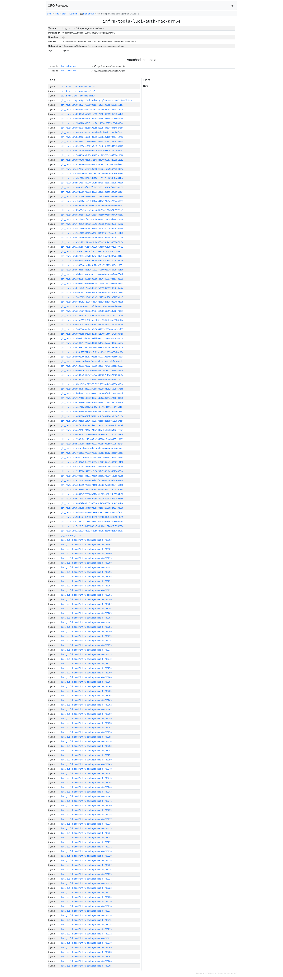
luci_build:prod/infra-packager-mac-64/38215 (86, 920)
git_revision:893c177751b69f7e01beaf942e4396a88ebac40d (92, 352)
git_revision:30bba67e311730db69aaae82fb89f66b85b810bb (92, 476)
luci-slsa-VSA (68, 70)
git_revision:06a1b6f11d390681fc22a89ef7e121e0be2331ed (92, 434)
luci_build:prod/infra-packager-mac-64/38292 (86, 590)
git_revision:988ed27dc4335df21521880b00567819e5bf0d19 (92, 517)
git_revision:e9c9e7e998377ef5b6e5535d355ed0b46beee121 (92, 306)
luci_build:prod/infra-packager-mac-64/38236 (86, 824)
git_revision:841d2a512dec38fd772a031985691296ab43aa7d (92, 288)
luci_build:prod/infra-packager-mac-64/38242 (86, 796)
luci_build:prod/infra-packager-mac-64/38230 (86, 851)
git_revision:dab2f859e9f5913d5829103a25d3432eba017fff (92, 412)
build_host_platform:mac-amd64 (78, 96)
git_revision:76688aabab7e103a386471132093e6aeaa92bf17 (92, 329)
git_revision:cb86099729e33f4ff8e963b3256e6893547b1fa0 (92, 485)
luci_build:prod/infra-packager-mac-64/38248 (86, 769)
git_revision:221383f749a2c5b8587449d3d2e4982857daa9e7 (92, 531)
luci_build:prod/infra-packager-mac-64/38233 (86, 837)
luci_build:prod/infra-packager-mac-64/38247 (86, 773)
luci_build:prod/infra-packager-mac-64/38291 (86, 595)
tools (64, 13)
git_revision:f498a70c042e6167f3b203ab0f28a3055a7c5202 (92, 224)
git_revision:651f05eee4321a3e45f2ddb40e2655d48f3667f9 (92, 146)
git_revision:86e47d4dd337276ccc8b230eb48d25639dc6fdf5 (92, 389)
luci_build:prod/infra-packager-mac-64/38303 (86, 540)
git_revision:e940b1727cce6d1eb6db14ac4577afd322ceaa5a (92, 343)
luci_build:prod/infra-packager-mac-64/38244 (86, 787)
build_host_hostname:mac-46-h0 (78, 86)
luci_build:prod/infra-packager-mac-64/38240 (86, 805)
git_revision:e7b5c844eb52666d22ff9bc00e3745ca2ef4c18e (92, 270)
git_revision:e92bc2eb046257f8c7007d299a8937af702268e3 (92, 457)
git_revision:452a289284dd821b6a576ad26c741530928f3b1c (92, 242)
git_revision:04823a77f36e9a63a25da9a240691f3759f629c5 (92, 141)
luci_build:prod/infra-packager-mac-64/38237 (86, 819)
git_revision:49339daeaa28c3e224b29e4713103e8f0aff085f (92, 265)
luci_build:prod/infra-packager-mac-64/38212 (86, 934)
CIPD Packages (58, 5)
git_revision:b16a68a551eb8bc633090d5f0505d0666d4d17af (92, 444)
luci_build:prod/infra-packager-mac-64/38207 (86, 956)
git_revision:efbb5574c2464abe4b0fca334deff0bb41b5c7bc (92, 320)
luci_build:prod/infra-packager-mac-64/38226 (86, 869)
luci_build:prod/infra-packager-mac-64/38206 (86, 961)
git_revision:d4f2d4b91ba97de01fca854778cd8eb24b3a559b (92, 425)
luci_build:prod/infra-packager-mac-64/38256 (86, 732)
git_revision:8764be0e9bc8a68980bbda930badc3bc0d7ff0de (92, 237)
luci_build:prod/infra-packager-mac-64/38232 (86, 842)
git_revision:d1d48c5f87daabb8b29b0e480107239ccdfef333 (92, 489)
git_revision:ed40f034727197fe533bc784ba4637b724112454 (92, 109)
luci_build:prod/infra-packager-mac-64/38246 (86, 778)
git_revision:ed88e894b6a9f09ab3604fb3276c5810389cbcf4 (92, 118)
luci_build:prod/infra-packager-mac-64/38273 (86, 654)
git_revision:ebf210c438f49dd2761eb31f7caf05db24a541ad (92, 178)
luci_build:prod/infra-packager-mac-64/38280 (86, 631)
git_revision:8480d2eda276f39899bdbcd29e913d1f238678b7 (92, 361)
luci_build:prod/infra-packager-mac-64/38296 (86, 572)
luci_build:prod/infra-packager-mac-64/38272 (86, 659)
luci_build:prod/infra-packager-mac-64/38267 (86, 682)
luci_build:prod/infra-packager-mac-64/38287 (86, 604)
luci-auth (73, 13)
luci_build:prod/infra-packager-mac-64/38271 (86, 663)
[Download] (63, 37)
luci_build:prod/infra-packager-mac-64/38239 (86, 810)
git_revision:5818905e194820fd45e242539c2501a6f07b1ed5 (92, 297)
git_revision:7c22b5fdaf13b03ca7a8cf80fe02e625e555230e (92, 526)
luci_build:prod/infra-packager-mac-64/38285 (86, 613)
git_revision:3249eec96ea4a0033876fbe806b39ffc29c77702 (92, 247)
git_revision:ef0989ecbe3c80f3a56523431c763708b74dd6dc (92, 402)
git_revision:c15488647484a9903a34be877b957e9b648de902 (92, 164)
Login (232, 5)
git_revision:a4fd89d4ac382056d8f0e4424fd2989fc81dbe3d (92, 228)
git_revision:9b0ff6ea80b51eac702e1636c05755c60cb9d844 (92, 123)
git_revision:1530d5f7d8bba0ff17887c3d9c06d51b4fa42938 (92, 466)
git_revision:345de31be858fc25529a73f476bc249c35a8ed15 (92, 251)
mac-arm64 (88, 13)
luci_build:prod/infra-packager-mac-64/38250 (86, 760)
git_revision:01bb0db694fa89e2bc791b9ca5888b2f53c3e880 (92, 508)
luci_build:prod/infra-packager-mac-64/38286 (86, 608)
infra (57, 13)
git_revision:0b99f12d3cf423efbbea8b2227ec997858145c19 (92, 338)
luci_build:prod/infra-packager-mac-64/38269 (86, 673)
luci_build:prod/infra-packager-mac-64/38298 (86, 563)
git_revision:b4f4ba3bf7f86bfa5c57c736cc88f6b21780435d (92, 499)
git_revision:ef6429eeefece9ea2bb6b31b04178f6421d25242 (92, 150)
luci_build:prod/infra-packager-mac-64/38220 (86, 897)
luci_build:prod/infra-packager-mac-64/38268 (86, 677)
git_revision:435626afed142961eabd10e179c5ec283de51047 (92, 201)
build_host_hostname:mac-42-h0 (78, 91)
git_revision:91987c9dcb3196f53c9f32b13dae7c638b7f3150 (92, 462)
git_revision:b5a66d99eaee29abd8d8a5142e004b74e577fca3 (92, 210)
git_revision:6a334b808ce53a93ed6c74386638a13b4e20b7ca (92, 503)
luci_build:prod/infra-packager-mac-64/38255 (86, 737)
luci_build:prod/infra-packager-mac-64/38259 (86, 718)
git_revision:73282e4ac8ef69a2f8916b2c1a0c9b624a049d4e (92, 169)
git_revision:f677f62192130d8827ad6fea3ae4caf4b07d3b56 (92, 398)
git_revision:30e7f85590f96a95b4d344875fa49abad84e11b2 (92, 233)
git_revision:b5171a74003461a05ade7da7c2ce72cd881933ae (92, 183)
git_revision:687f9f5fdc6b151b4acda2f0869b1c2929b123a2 (92, 160)
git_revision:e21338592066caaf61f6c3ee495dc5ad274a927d (92, 480)
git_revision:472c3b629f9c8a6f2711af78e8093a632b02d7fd (92, 196)
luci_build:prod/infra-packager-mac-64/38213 (86, 929)
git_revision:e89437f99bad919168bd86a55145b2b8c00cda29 (92, 347)
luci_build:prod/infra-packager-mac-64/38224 (86, 879)
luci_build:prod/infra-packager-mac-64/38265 (86, 691)
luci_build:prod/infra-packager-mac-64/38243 (86, 792)
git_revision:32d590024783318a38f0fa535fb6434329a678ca (92, 471)
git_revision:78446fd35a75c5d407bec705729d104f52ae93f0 (92, 155)
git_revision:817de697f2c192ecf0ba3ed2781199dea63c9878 (92, 219)
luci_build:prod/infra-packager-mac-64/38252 (86, 750)
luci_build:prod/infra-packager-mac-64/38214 (86, 924)
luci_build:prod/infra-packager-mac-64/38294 (86, 581)
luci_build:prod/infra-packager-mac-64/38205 (86, 966)
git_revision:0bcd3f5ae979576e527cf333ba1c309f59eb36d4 (92, 384)
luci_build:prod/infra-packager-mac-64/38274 (86, 650)
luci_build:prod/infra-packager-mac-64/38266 (86, 686)
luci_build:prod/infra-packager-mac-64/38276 (86, 640)
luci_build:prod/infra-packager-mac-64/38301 (86, 549)
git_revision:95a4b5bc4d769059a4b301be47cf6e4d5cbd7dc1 (92, 205)
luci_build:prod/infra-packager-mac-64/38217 (86, 911)
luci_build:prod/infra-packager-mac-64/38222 (86, 888)
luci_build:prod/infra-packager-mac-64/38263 (86, 700)
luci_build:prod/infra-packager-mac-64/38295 (86, 576)
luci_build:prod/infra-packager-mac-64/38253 (86, 746)
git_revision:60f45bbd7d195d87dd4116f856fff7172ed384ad (92, 334)
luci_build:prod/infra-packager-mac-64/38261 (86, 709)
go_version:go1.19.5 (72, 535)
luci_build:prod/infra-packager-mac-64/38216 (86, 915)
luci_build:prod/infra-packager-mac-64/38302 (86, 544)
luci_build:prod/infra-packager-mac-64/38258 (86, 723)
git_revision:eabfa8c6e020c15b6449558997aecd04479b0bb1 (92, 215)
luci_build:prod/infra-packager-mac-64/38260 (86, 714)
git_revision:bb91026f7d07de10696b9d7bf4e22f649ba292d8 (92, 370)
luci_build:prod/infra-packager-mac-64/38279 (86, 636)
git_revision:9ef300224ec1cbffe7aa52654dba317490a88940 (92, 325)
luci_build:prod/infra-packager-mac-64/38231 (86, 847)
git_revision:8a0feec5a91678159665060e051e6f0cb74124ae (92, 137)
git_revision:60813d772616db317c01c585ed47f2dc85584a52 (92, 494)
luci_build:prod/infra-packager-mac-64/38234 (86, 833)
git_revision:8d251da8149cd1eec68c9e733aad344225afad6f (92, 512)
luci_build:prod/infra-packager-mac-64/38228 (86, 860)
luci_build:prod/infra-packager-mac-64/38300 (86, 553)
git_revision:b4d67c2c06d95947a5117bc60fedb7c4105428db (92, 393)
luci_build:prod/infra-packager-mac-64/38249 (86, 764)
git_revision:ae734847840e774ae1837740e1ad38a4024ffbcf (92, 430)
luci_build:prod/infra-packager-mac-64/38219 (86, 901)
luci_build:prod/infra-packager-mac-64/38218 (86, 906)
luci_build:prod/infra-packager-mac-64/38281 (86, 627)
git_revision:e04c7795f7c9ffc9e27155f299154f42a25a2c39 (92, 187)
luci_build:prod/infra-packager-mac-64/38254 (86, 741)
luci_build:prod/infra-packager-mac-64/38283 (86, 618)
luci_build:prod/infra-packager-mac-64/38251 (86, 755)
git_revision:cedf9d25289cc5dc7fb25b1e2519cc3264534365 (92, 302)
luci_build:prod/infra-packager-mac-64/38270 (86, 668)
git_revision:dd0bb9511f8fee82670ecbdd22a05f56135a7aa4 (92, 421)
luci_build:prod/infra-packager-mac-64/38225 (86, 874)
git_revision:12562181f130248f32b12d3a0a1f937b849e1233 (92, 521)
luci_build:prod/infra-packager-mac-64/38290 (86, 599)
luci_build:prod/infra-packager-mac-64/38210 (86, 943)
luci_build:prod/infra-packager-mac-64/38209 (86, 947)
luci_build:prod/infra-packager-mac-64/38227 (86, 865)
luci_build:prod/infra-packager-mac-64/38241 (86, 801)
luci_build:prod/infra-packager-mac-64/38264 (86, 695)
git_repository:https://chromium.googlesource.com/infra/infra (96, 100)
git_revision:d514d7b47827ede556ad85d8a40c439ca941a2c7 (92, 448)
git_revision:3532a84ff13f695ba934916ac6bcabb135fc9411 (92, 439)
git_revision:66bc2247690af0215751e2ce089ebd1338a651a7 (92, 105)
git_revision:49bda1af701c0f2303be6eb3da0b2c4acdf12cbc (92, 453)
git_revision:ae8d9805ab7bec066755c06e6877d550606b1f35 (92, 173)
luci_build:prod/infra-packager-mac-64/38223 (86, 883)
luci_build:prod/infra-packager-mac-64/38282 (86, 622)
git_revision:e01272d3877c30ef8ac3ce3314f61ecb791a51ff (92, 407)
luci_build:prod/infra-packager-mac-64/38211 (86, 938)
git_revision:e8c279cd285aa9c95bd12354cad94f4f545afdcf (92, 128)
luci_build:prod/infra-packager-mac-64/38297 (86, 567)
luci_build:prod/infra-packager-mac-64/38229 (86, 856)
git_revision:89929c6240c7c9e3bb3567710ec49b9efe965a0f (92, 357)
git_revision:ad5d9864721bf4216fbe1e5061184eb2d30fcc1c (92, 416)
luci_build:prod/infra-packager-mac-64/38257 (86, 727)
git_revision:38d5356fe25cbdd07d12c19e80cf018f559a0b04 (92, 192)
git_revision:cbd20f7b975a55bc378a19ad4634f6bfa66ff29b (92, 274)
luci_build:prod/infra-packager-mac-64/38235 (86, 828)
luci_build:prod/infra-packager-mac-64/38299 (86, 558)
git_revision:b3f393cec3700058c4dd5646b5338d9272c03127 (92, 256)
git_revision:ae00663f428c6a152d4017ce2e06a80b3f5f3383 (92, 292)
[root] (49, 13)
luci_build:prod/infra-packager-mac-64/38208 (86, 952)
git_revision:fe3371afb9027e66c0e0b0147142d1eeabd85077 (92, 366)
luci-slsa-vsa (68, 66)
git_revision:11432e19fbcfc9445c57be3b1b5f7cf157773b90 (92, 315)
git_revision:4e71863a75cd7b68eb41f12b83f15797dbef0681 (92, 132)
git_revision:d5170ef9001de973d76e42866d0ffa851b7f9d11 (92, 311)
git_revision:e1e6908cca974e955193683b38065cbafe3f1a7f (92, 379)
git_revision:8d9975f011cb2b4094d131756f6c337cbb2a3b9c (92, 260)
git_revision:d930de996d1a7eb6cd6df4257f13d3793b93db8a (92, 375)
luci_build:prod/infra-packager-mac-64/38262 (86, 705)
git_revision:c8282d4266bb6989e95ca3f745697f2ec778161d (92, 279)
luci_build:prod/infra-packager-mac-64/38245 (86, 782)
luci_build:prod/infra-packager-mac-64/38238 (86, 814)
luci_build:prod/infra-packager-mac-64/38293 (86, 586)
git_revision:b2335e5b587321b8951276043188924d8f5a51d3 (92, 114)
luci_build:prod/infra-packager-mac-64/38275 (86, 645)
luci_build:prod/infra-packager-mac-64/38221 (86, 892)
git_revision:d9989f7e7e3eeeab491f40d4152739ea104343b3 (92, 283)
